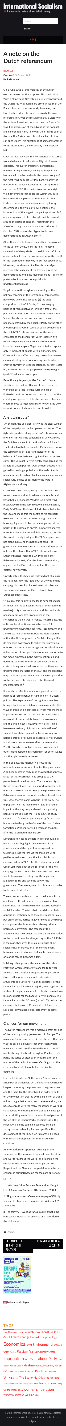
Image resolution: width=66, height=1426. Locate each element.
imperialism (13, 1359)
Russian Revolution (37, 1371)
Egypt (29, 1345)
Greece (51, 1352)
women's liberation (38, 1389)
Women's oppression (13, 1395)
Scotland (52, 1372)
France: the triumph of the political (14, 1245)
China (57, 1332)
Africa (11, 1332)
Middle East (15, 1366)
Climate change (19, 1337)
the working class (26, 1384)
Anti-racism (20, 1332)
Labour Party (46, 1359)
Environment (42, 1344)
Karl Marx (30, 1359)
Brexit (50, 1332)
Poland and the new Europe (48, 1243)
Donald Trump (38, 1337)
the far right (52, 1377)
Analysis (11, 1232)
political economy (44, 1366)
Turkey (59, 1384)
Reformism (8, 1372)
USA (20, 1390)
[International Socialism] (33, 8)
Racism (58, 1366)
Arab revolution (37, 1332)
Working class (32, 1395)
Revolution (19, 1372)
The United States (10, 1384)
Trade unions (47, 1383)
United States (10, 1390)
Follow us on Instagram (18, 1302)
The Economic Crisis (32, 1377)
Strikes (8, 1377)
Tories (35, 1384)
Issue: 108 (8, 71)
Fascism (22, 1351)
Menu (33, 40)
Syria (16, 1378)
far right (13, 1352)
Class (5, 1337)
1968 (5, 1332)
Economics (14, 1344)
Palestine (28, 1365)
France (33, 1351)
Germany (43, 1352)
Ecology (52, 1337)
